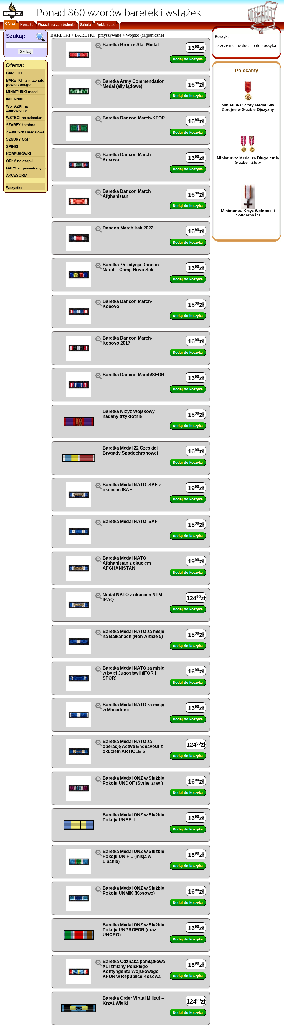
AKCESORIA (16, 175)
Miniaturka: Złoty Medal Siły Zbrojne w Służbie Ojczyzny (248, 107)
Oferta (10, 24)
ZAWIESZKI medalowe (25, 132)
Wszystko (14, 188)
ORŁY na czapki (20, 161)
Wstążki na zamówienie (56, 25)
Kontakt (26, 25)
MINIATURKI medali (23, 92)
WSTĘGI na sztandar (24, 118)
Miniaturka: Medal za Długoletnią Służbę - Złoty (248, 160)
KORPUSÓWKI (18, 154)
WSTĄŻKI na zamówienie (17, 108)
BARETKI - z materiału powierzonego (25, 82)
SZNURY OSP (18, 139)
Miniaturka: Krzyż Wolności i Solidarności (248, 212)
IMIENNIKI (15, 99)
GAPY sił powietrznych (26, 168)
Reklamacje (106, 25)
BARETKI (14, 73)
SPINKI (12, 146)
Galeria (85, 25)
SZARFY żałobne (20, 125)
